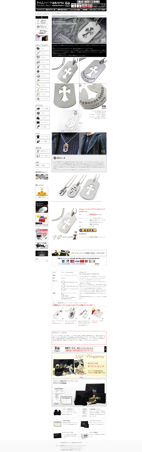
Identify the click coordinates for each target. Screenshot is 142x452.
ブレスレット (44, 75)
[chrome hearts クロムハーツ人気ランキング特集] (42, 198)
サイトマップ (84, 12)
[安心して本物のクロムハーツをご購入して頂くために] (42, 23)
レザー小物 (43, 126)
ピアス (42, 71)
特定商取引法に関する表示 (77, 442)
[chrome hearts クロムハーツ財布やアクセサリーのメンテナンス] (42, 212)
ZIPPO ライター (44, 151)
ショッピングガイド (50, 12)
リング (42, 48)
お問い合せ (59, 12)
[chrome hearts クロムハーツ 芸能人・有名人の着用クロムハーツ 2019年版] (42, 179)
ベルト (42, 113)
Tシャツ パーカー (45, 136)
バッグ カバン (44, 117)
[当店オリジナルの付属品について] (42, 248)
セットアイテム (44, 98)
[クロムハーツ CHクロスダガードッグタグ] (58, 314)
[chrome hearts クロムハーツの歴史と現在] (42, 255)
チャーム (43, 52)
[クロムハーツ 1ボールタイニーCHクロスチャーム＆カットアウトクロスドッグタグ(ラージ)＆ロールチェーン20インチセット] (84, 314)
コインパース (44, 122)
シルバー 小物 (44, 155)
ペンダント (43, 57)
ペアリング (43, 94)
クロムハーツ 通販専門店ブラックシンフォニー (60, 13)
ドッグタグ (79, 13)
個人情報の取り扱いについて (65, 442)
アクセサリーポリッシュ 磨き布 (97, 320)
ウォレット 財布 (44, 108)
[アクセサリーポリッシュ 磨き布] (97, 314)
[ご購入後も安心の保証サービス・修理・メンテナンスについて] (42, 29)
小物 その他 (38, 147)
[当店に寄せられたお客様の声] (42, 40)
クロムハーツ (73, 13)
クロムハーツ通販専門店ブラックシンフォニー (64, 445)
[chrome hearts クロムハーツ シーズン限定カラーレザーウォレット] (42, 226)
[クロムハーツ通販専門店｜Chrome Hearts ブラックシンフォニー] (71, 7)
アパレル (38, 133)
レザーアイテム (39, 105)
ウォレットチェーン (44, 80)
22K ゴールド (44, 89)
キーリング (43, 85)
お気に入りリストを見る (42, 14)
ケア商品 (43, 165)
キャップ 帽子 (44, 141)
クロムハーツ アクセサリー (42, 45)
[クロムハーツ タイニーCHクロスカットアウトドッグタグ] (71, 314)
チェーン (43, 62)
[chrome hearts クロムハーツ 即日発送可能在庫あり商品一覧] (42, 240)
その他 (37, 162)
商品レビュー (72, 12)
